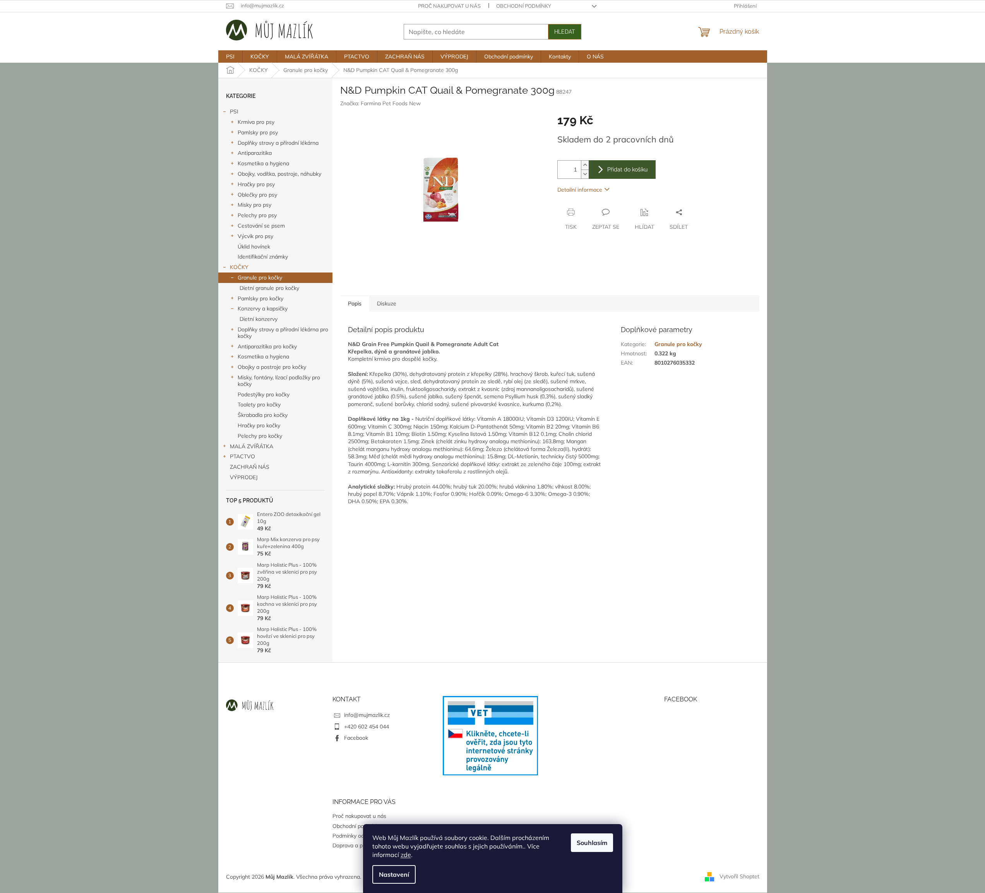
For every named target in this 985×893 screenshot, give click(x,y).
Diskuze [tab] (386, 303)
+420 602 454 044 (366, 726)
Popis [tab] (354, 303)
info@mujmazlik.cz (367, 714)
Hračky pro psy (256, 184)
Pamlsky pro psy (258, 132)
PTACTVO (242, 456)
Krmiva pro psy (256, 121)
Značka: (380, 103)
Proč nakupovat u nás (449, 6)
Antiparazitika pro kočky (267, 346)
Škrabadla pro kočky (263, 414)
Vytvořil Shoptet (739, 876)
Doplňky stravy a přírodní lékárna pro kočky (283, 332)
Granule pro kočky (260, 277)
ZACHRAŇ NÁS (249, 466)
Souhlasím (592, 843)
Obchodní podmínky (523, 6)
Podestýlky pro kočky (264, 394)
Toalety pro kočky (259, 404)
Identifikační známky (263, 256)
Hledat (564, 32)
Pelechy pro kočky (260, 435)
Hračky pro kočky (259, 425)
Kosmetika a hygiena (263, 163)
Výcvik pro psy (255, 236)
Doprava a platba (353, 845)
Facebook (356, 737)
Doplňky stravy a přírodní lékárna (278, 142)
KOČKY (239, 267)
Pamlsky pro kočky (260, 298)
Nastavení (394, 874)
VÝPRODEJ (244, 477)
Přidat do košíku (627, 169)
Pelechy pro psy (257, 215)
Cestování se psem (261, 225)
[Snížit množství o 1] (585, 174)
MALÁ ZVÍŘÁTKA (251, 446)
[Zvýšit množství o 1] (585, 165)
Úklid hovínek (254, 246)
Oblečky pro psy (257, 194)
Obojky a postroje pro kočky (272, 366)
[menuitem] (230, 56)
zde (406, 855)
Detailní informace (579, 189)
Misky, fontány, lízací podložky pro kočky (279, 380)
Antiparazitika (255, 152)
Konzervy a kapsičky (263, 308)
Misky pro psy (254, 204)
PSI (234, 111)
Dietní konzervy (259, 318)
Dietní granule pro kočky (269, 288)
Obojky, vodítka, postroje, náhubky (279, 173)
